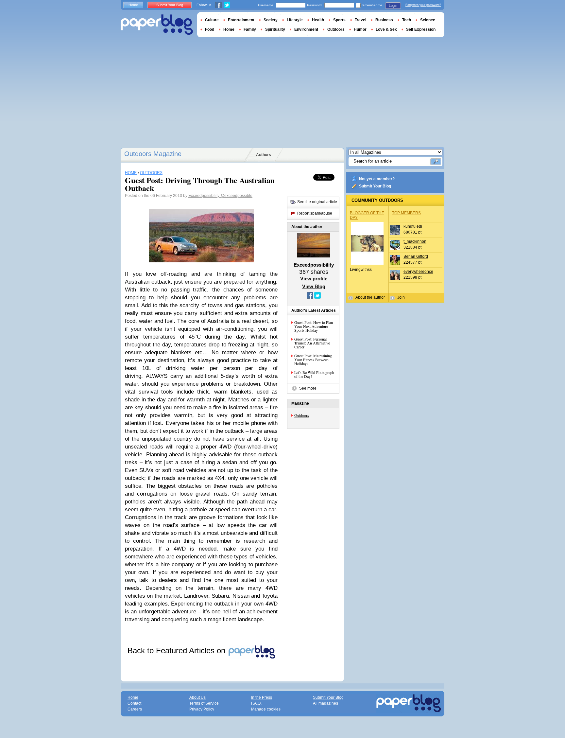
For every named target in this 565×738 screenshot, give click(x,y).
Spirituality (275, 29)
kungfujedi (412, 226)
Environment (306, 29)
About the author (370, 297)
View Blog (313, 286)
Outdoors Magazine (152, 153)
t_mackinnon (414, 241)
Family (250, 29)
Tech (406, 20)
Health (318, 20)
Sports (339, 20)
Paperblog (157, 24)
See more (308, 388)
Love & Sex (386, 29)
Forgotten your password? (423, 5)
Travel (360, 20)
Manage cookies (266, 709)
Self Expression (421, 29)
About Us (197, 697)
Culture (212, 20)
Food (209, 29)
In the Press (261, 697)
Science (427, 20)
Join (401, 297)
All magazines (325, 703)
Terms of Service (204, 703)
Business (384, 20)
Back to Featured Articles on (178, 650)
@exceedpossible (236, 195)
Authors (263, 154)
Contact (134, 703)
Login (393, 6)
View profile (313, 278)
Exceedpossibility (204, 195)
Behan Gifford (415, 256)
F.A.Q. (256, 703)
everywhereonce (418, 271)
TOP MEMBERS (406, 213)
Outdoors (301, 415)
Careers (135, 709)
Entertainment (241, 20)
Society (271, 20)
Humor (360, 29)
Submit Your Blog (375, 186)
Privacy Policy (201, 709)
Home (133, 5)
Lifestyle (295, 20)
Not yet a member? (377, 179)
